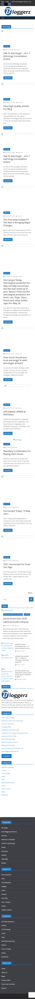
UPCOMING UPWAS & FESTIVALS (14, 413)
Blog (2, 2)
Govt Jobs (27, 614)
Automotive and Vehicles (9, 730)
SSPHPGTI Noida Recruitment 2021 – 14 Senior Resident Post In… (23, 646)
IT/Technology (5, 773)
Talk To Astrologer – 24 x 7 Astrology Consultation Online (16, 56)
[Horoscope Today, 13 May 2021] (17, 488)
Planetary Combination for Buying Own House (17, 452)
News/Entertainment (7, 783)
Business (4, 835)
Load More (6, 756)
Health (3, 906)
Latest (3, 776)
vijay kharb (16, 49)
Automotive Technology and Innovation (13, 733)
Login (7, 2)
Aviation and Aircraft (7, 736)
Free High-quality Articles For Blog (16, 107)
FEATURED (4, 859)
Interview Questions (7, 767)
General (3, 894)
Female (3, 863)
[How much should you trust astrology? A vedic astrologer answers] (17, 337)
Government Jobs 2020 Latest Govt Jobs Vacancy (15, 620)
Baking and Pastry (7, 745)
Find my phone (6, 875)
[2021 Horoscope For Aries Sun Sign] (17, 544)
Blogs (3, 976)
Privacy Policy (5, 980)
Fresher (3, 770)
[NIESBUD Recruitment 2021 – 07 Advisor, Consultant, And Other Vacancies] (7, 660)
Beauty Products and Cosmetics (11, 748)
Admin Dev (20, 102)
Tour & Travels (6, 789)
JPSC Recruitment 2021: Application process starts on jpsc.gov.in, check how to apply (23, 674)
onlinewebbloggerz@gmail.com (21, 2)
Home (3, 968)
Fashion (3, 855)
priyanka (19, 216)
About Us (4, 972)
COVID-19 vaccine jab (8, 843)
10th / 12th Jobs (6, 718)
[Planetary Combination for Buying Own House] (17, 439)
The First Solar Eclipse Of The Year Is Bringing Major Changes (16, 222)
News (3, 779)
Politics (3, 786)
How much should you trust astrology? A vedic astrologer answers (15, 360)
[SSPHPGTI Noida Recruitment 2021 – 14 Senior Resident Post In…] (7, 647)
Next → (31, 593)
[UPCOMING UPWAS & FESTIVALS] (17, 393)
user (18, 625)
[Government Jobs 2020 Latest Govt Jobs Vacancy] (17, 610)
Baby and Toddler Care (8, 742)
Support (4, 988)
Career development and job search (13, 614)
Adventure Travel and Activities (11, 721)
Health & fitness (6, 910)
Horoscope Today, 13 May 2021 (16, 512)
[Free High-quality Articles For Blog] (17, 89)
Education (4, 851)
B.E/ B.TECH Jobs (6, 739)
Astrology (6, 46)
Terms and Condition (8, 984)
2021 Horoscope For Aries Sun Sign (16, 566)
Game (3, 890)
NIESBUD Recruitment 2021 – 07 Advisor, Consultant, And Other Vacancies (22, 659)
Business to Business (8, 839)
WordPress (4, 795)
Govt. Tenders (5, 902)
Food (3, 879)
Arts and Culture (6, 724)
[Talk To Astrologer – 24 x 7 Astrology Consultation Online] (17, 36)
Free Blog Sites (6, 882)
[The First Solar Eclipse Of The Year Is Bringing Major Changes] (17, 198)
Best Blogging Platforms (8, 751)
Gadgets (4, 886)
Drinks (3, 847)
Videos (3, 792)
